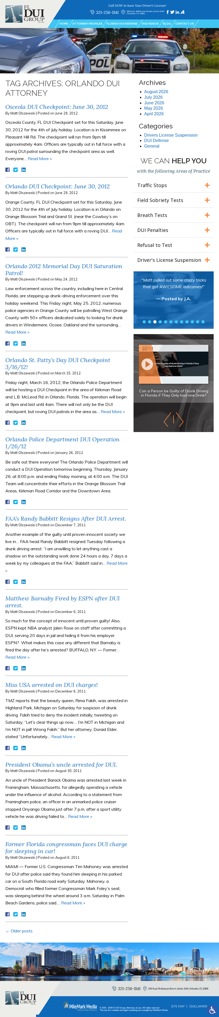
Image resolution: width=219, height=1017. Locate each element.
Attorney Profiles (87, 23)
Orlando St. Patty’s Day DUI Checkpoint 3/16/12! (57, 363)
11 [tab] (197, 321)
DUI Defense (156, 140)
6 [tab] (171, 321)
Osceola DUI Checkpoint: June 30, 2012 (56, 106)
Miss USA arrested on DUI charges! (51, 684)
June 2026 (154, 103)
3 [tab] (155, 321)
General (151, 146)
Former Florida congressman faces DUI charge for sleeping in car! (66, 847)
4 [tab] (160, 321)
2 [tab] (149, 321)
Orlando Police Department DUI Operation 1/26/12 (62, 443)
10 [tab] (192, 321)
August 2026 (156, 91)
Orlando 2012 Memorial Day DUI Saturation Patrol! (63, 269)
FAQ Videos (150, 23)
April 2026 (154, 114)
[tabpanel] (174, 292)
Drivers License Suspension (171, 135)
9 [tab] (187, 321)
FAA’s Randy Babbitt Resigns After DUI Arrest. (65, 518)
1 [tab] (144, 321)
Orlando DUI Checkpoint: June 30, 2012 (57, 186)
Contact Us (184, 23)
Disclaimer (198, 1006)
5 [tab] (165, 321)
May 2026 (153, 108)
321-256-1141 (107, 12)
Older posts (19, 930)
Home (64, 23)
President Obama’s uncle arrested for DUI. (61, 764)
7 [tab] (176, 321)
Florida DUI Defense (122, 23)
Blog (167, 23)
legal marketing (130, 1010)
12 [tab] (203, 321)
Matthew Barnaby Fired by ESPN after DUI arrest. (62, 602)
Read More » (40, 158)
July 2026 (153, 97)
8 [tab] (181, 321)
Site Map (178, 1006)
